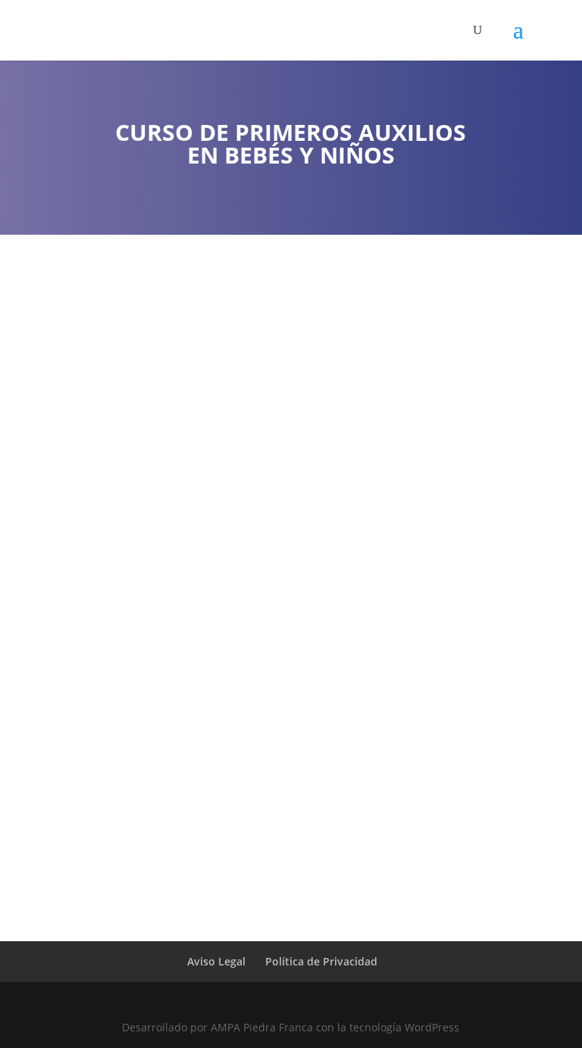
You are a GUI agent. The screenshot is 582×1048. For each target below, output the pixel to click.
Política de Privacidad (321, 961)
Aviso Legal (216, 961)
